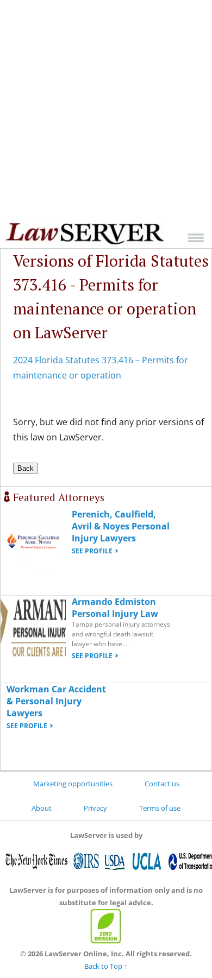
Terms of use (159, 808)
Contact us (162, 783)
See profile (92, 551)
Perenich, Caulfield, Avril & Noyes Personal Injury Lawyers (121, 526)
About (42, 808)
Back (25, 468)
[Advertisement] (106, 111)
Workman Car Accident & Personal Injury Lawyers (56, 701)
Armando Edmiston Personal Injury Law (115, 608)
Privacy (95, 808)
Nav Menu (196, 237)
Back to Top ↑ (106, 966)
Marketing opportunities (73, 783)
